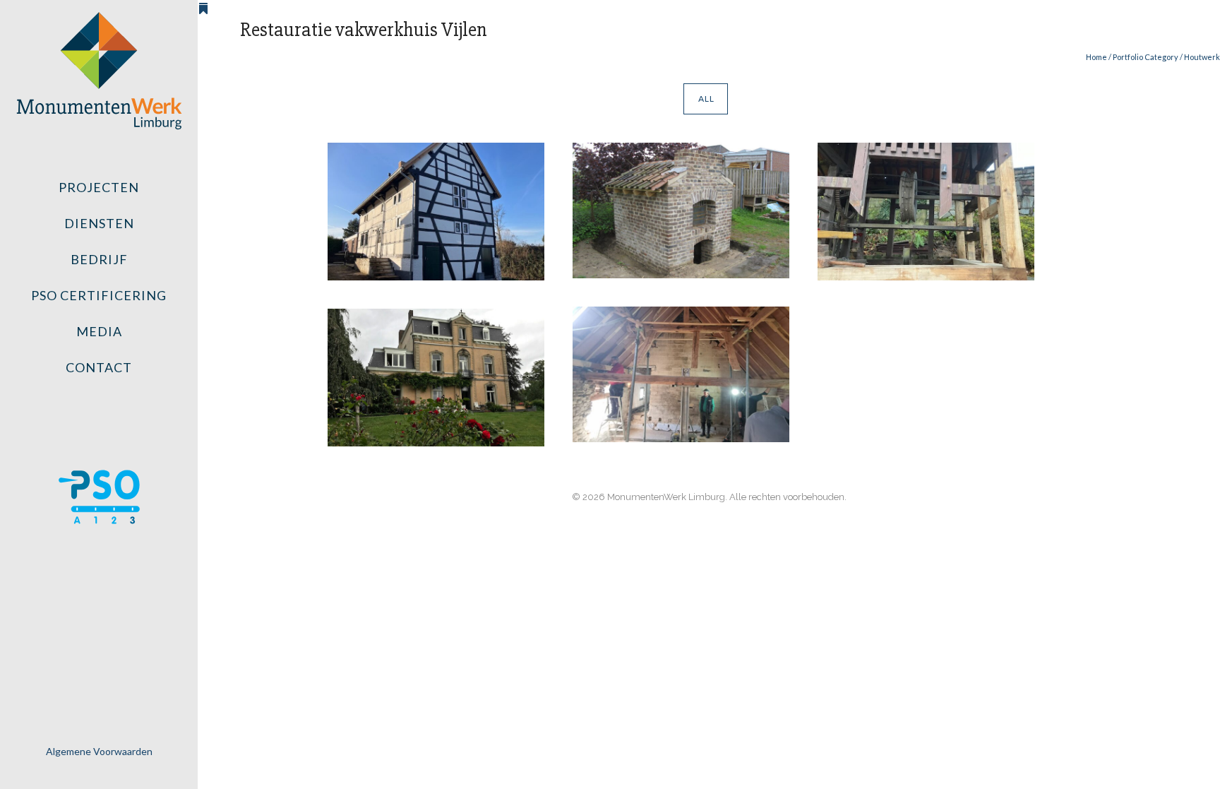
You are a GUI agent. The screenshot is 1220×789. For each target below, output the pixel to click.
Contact (99, 367)
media (99, 331)
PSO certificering (99, 295)
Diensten (99, 223)
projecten (99, 187)
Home (1096, 56)
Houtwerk (1202, 56)
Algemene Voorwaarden (99, 751)
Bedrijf (99, 259)
